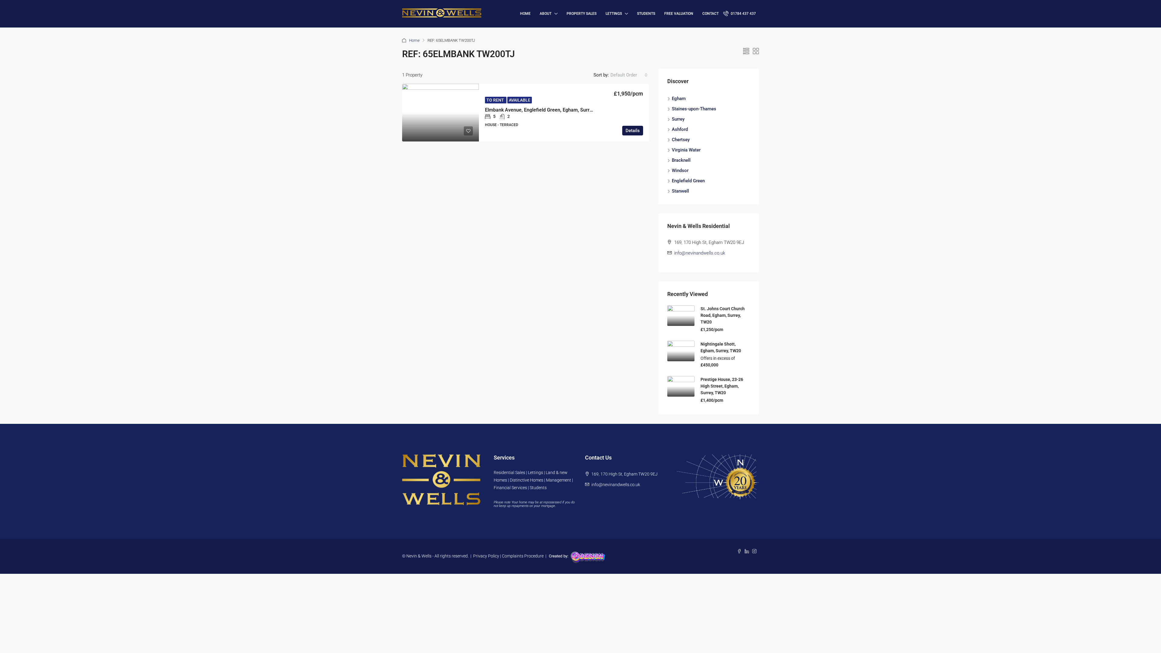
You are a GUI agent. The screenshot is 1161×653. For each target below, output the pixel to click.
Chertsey (681, 139)
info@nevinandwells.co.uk (699, 253)
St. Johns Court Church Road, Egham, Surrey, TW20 (723, 315)
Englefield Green (688, 181)
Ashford (680, 129)
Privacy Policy (486, 556)
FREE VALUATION (678, 13)
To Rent (495, 100)
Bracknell (681, 160)
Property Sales (582, 13)
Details (633, 130)
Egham (679, 98)
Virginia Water (686, 150)
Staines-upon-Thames (694, 109)
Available (519, 100)
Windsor (680, 170)
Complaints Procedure (523, 556)
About (545, 13)
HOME (525, 13)
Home (414, 40)
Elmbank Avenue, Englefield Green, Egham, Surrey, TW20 (547, 110)
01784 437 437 (743, 13)
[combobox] (629, 75)
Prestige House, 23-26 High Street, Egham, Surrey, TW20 (722, 386)
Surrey (678, 119)
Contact (710, 13)
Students (646, 13)
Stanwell (680, 191)
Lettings (614, 13)
